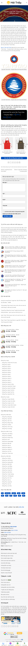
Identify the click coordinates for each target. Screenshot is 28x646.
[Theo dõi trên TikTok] (6, 626)
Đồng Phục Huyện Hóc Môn (8, 401)
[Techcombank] (14, 513)
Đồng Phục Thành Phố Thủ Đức (9, 362)
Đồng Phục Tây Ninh (7, 418)
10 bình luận (8, 292)
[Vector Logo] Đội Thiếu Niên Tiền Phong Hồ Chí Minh (13, 321)
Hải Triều (3, 606)
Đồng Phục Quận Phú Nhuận (8, 388)
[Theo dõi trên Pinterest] (13, 626)
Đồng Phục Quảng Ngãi (7, 441)
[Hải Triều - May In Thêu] (14, 2)
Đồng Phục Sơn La (6, 480)
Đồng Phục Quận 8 (6, 376)
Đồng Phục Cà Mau (6, 424)
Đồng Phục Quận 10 (6, 378)
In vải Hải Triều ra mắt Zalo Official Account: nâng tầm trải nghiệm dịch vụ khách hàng (15, 276)
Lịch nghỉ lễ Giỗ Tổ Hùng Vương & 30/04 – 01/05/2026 (14, 251)
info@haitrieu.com (8, 545)
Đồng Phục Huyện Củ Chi (8, 403)
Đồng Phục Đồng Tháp (7, 422)
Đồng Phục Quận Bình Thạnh (9, 386)
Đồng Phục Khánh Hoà (7, 437)
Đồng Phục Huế (6, 439)
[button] (1, 2)
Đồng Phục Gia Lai (6, 445)
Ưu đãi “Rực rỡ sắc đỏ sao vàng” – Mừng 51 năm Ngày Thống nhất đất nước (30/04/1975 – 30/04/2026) (16, 261)
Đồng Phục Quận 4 (6, 368)
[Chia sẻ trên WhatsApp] (8, 162)
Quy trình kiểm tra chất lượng (8, 599)
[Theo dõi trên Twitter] (9, 626)
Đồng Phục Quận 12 (6, 382)
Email (4, 199)
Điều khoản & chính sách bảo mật (9, 553)
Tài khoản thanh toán (6, 567)
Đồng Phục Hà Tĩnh (6, 451)
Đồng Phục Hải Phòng (7, 460)
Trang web (5, 205)
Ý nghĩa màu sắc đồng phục (7, 589)
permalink (25, 166)
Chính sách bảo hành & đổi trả (8, 560)
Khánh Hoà (19, 639)
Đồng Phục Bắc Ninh (7, 464)
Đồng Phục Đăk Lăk (6, 443)
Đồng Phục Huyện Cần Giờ (8, 407)
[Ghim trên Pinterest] (17, 162)
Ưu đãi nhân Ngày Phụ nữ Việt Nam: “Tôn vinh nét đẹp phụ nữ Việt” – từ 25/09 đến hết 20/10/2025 (15, 280)
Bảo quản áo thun (5, 594)
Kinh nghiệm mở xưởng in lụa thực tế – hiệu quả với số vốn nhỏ (16, 290)
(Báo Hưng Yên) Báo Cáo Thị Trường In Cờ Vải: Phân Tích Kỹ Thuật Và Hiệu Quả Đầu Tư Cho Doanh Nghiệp (15, 271)
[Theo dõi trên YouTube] (17, 626)
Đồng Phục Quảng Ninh (7, 462)
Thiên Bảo (19, 16)
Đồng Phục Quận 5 (6, 370)
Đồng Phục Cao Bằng (7, 466)
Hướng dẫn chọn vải (5, 584)
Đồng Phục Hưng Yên (7, 470)
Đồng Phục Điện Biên (7, 468)
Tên (4, 193)
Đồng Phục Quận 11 (6, 380)
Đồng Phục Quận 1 (6, 364)
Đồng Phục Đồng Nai (7, 416)
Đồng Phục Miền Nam (6, 414)
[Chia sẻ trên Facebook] (11, 162)
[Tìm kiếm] (26, 2)
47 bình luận (8, 287)
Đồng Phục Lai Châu (7, 485)
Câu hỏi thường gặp (5, 570)
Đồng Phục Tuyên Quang (8, 474)
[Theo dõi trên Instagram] (4, 626)
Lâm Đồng (14, 639)
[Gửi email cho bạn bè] (15, 162)
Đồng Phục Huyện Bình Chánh (9, 405)
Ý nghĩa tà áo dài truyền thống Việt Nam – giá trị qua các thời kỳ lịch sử (13, 311)
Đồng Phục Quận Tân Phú (8, 392)
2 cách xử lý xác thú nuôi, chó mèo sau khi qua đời (13, 316)
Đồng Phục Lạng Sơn (7, 482)
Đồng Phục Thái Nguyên (7, 476)
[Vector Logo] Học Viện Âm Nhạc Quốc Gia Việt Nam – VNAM (13, 301)
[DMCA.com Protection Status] (14, 636)
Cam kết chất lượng (5, 563)
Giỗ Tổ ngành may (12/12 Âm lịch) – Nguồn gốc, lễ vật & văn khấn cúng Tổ (15, 285)
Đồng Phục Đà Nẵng (7, 435)
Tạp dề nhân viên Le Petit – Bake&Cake (21, 152)
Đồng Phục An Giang (7, 428)
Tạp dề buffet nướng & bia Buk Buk (7, 152)
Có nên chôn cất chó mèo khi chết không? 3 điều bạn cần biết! (13, 306)
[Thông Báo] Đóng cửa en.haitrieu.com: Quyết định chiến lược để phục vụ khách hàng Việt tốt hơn (15, 256)
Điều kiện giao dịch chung (7, 555)
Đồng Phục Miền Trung (6, 431)
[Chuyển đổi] (26, 360)
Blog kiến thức (4, 580)
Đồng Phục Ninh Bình (7, 472)
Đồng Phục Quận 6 (6, 372)
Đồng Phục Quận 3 (6, 366)
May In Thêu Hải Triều (17, 641)
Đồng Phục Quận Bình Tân (8, 394)
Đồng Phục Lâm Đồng (7, 433)
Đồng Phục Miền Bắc (6, 456)
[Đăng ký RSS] (15, 626)
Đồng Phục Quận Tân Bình (8, 390)
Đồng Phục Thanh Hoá (7, 453)
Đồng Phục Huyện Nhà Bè (8, 399)
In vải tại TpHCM (8, 639)
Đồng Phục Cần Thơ (7, 420)
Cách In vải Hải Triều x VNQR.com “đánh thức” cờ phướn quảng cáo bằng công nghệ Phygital (15, 247)
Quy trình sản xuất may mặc (7, 597)
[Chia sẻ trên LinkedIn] (19, 162)
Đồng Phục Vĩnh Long (7, 426)
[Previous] (1, 147)
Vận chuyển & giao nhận (6, 558)
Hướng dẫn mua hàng (6, 565)
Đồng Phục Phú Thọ (7, 478)
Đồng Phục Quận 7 (6, 374)
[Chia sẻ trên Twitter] (13, 162)
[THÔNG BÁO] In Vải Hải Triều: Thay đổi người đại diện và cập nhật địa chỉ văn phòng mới (15, 266)
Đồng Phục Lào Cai (6, 483)
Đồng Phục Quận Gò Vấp (8, 384)
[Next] (27, 147)
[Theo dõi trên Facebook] (2, 626)
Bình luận (5, 182)
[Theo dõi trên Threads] (11, 626)
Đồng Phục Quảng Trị (7, 449)
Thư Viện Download (13, 166)
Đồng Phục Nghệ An (7, 447)
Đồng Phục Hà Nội (6, 458)
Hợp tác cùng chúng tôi (6, 572)
